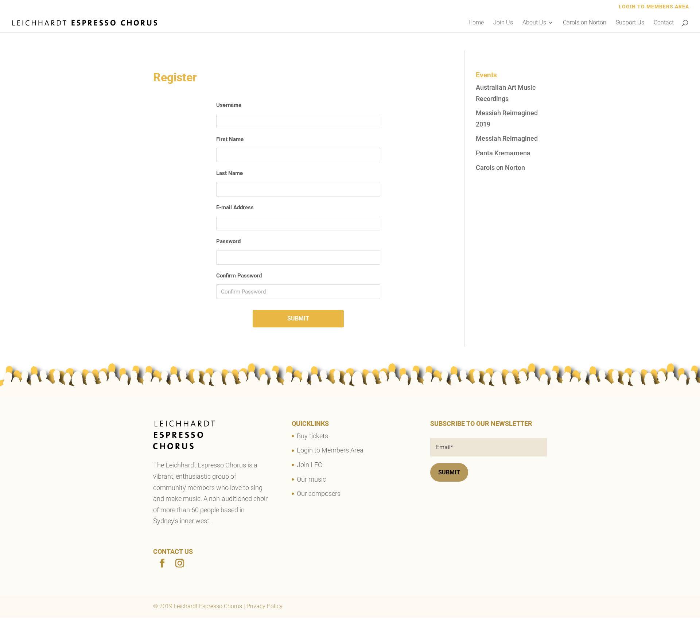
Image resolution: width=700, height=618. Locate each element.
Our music (311, 479)
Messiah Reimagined (507, 138)
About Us (534, 23)
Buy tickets (312, 436)
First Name (230, 139)
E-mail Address (235, 207)
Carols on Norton (584, 23)
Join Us (503, 23)
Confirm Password (239, 275)
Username (228, 105)
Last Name (229, 173)
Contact (664, 23)
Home (476, 23)
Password (228, 241)
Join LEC (309, 465)
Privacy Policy (264, 606)
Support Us (630, 23)
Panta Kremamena (503, 153)
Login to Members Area (654, 6)
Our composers (319, 493)
